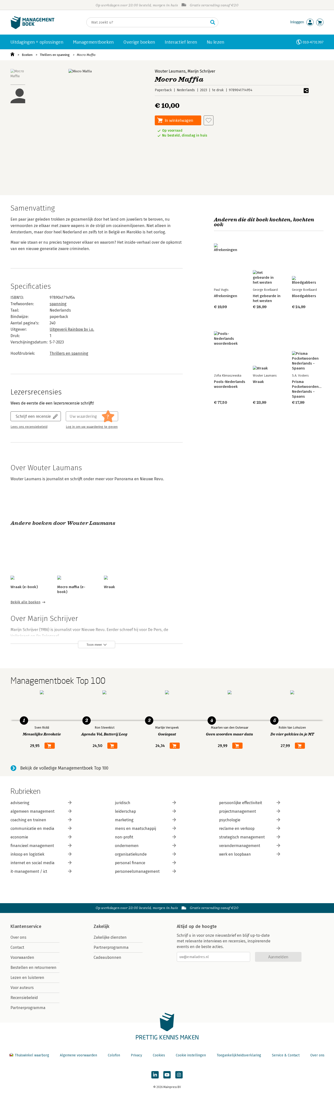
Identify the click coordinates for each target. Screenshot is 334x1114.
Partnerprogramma (28, 1007)
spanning (58, 304)
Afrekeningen (225, 296)
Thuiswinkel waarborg (32, 1055)
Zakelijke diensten (110, 937)
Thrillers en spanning (55, 55)
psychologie (229, 820)
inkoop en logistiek (27, 854)
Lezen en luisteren (27, 977)
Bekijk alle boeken (25, 602)
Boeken (27, 55)
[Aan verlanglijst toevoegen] (208, 120)
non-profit (124, 837)
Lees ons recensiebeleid (29, 427)
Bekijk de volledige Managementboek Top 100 (64, 768)
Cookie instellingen (191, 1055)
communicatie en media (32, 828)
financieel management (32, 845)
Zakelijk (101, 926)
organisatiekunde (131, 854)
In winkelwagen (179, 120)
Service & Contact (286, 1055)
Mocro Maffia (86, 55)
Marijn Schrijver (201, 71)
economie (19, 837)
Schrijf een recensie (33, 416)
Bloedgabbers (304, 296)
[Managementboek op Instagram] (179, 1074)
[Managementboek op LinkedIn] (155, 1074)
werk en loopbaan (235, 854)
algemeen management (33, 811)
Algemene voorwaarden (78, 1055)
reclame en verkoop (237, 828)
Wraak (109, 587)
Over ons (18, 937)
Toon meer (94, 644)
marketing (124, 820)
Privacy (136, 1055)
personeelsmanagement (137, 871)
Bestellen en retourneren (33, 967)
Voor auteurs (22, 987)
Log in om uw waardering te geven (92, 427)
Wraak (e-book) (24, 587)
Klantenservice (26, 926)
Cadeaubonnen (107, 957)
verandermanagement (239, 845)
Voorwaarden (22, 957)
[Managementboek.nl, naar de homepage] (33, 28)
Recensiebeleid (24, 997)
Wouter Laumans (170, 71)
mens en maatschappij (135, 828)
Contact (17, 947)
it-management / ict (29, 871)
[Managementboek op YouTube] (167, 1074)
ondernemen (127, 845)
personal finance (130, 863)
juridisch (122, 802)
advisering (20, 802)
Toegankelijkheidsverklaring (239, 1055)
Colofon (114, 1055)
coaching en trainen (28, 820)
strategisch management (242, 837)
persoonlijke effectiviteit (240, 802)
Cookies (159, 1055)
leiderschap (125, 811)
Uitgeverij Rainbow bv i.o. (72, 329)
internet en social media (33, 863)
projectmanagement (237, 811)
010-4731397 (313, 42)
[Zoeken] (213, 22)
